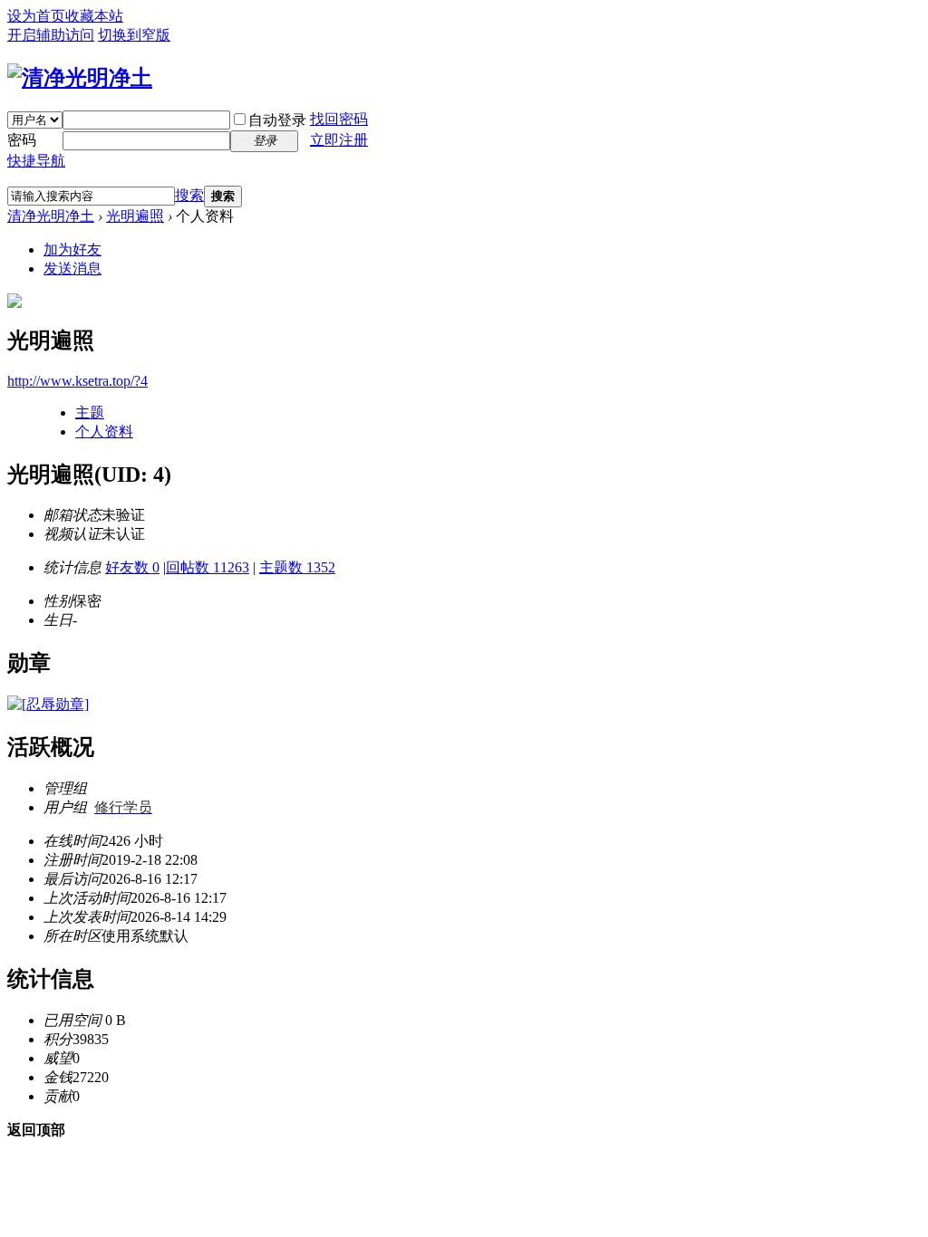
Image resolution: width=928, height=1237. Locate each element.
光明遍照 (135, 216)
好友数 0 (132, 567)
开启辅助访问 (50, 35)
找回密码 (339, 119)
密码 (21, 140)
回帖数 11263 (207, 567)
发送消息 (73, 268)
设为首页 (36, 16)
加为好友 (73, 249)
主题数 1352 (297, 567)
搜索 (189, 195)
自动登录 (277, 120)
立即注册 (339, 140)
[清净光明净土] (79, 78)
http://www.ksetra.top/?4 (77, 380)
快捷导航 (36, 160)
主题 (89, 412)
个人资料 (104, 431)
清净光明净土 (50, 216)
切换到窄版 (134, 35)
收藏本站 (94, 16)
